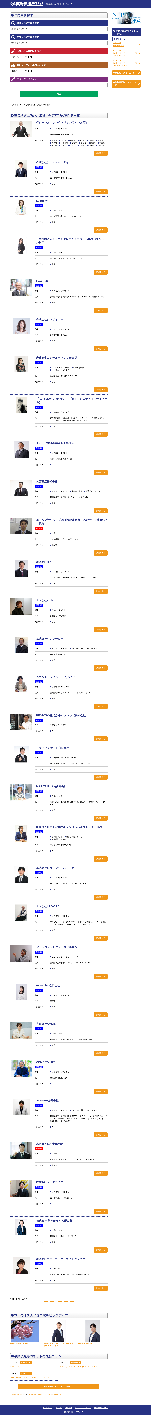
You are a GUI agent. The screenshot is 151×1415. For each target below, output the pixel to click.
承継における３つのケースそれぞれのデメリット (29, 1377)
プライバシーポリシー (83, 1408)
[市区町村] (29, 57)
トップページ (47, 1408)
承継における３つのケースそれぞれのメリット (78, 1367)
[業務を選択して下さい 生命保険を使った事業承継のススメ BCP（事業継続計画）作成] (59, 43)
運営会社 (59, 1408)
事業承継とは (25, 1363)
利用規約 (68, 1408)
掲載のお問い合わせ (101, 1408)
